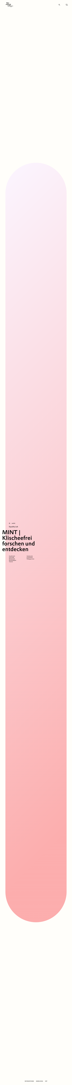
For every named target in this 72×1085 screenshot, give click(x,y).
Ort (46, 1081)
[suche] (59, 4)
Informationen (29, 1081)
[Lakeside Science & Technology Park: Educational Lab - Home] (8, 4)
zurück (13, 523)
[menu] (67, 4)
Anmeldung (39, 1081)
